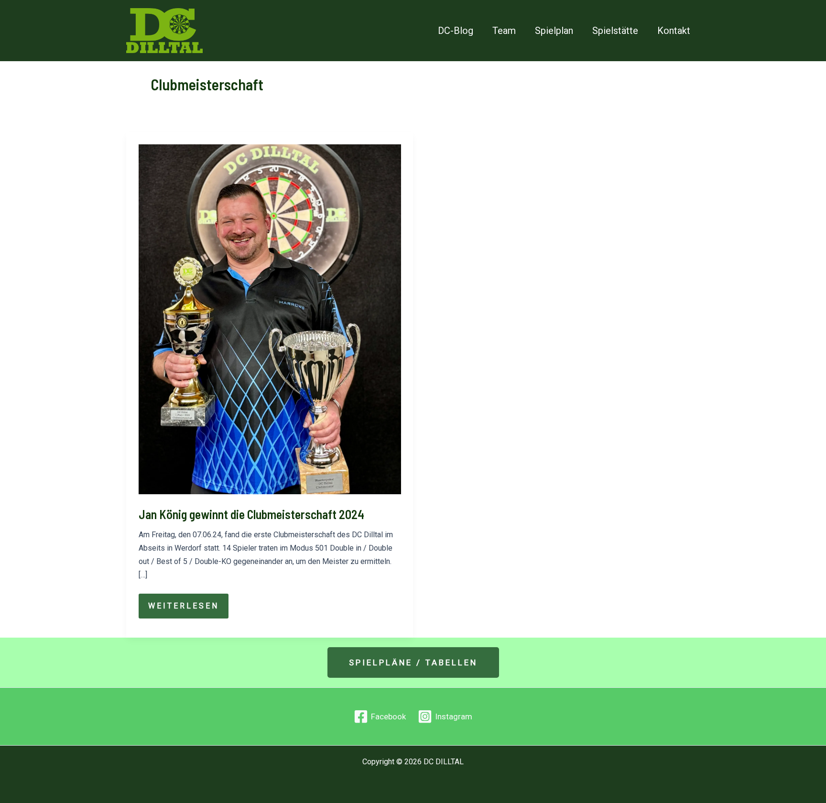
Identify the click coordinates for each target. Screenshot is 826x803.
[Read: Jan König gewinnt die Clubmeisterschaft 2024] (270, 319)
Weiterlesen (188, 610)
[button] (413, 662)
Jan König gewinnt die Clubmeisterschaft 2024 (251, 514)
